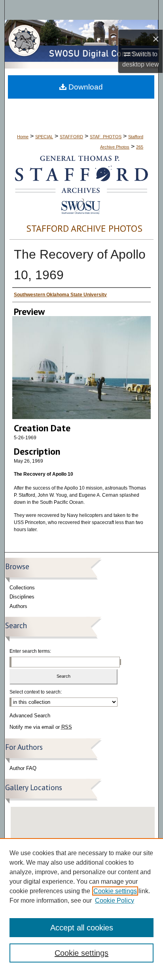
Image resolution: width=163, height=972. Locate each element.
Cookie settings (115, 891)
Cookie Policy (114, 900)
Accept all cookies (81, 927)
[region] (81, 905)
